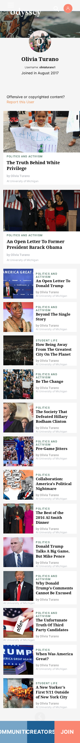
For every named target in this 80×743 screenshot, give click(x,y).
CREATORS (40, 732)
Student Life (47, 340)
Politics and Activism (25, 156)
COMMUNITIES (13, 732)
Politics (43, 407)
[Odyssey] (26, 12)
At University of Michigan (22, 181)
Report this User (20, 102)
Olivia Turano (20, 176)
